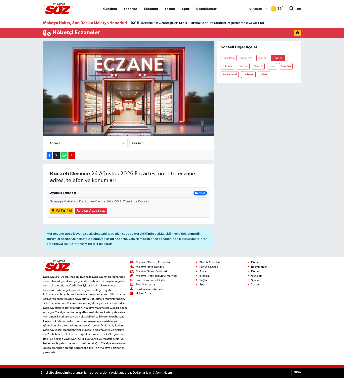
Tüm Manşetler (145, 284)
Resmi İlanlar (206, 9)
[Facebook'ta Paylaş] (49, 155)
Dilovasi (228, 66)
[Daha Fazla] (71, 155)
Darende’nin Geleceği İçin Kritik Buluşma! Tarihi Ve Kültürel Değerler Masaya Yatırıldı (197, 23)
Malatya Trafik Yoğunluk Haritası (156, 275)
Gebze (243, 66)
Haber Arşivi (143, 293)
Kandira (286, 66)
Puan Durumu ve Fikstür (151, 280)
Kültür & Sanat (208, 266)
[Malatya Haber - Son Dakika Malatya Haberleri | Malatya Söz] (58, 8)
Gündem (110, 9)
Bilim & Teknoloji (209, 262)
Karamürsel (230, 74)
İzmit (272, 66)
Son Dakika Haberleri (149, 289)
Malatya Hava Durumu (150, 266)
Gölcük (258, 66)
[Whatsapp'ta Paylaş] (64, 155)
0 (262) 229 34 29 (94, 210)
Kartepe (248, 74)
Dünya (255, 262)
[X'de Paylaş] (56, 155)
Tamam (297, 372)
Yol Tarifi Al (64, 210)
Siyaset (256, 280)
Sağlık (203, 280)
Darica (262, 58)
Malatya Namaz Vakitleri (151, 271)
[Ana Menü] (297, 9)
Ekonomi (151, 9)
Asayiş (203, 271)
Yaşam (170, 9)
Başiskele (229, 58)
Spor (186, 9)
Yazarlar (130, 9)
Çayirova (246, 58)
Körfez (264, 74)
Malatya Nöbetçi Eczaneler (153, 262)
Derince (278, 58)
